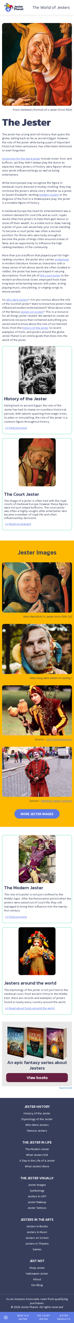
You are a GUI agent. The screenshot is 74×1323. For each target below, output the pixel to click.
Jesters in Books (37, 1226)
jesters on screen (32, 312)
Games (37, 1249)
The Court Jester (43, 1317)
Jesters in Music (37, 1232)
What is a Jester (23, 1317)
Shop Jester (37, 1268)
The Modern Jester (37, 1149)
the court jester (50, 275)
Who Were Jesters (37, 1125)
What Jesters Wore (37, 1166)
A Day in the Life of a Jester (37, 1160)
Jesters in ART (37, 1196)
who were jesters (17, 300)
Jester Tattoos (37, 1208)
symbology (62, 259)
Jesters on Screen (37, 1238)
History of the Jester (37, 1113)
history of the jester (35, 328)
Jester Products (63, 1317)
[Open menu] (6, 1317)
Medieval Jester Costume (56, 801)
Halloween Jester (37, 1273)
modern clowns (49, 195)
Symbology (37, 1190)
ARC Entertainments (59, 739)
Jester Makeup (37, 1202)
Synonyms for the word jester (21, 158)
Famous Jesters (37, 1131)
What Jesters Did (37, 1155)
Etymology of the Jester (37, 1119)
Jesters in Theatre (37, 1243)
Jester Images (37, 1185)
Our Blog (37, 1285)
